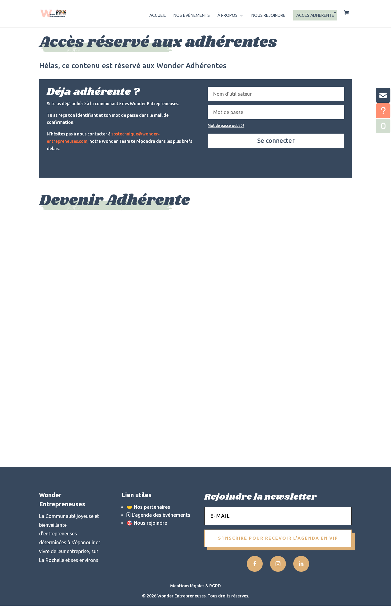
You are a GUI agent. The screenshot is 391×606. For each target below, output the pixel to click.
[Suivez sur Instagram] (278, 564)
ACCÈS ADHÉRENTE (315, 15)
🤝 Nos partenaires (148, 507)
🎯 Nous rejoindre (146, 523)
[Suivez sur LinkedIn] (301, 564)
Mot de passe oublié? (226, 125)
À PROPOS (227, 15)
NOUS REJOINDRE (268, 15)
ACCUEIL (157, 15)
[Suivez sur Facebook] (255, 564)
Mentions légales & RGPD (195, 586)
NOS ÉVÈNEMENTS (192, 15)
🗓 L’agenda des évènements (158, 515)
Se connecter (276, 140)
